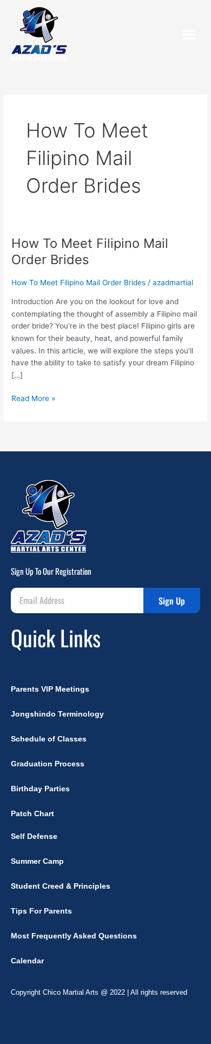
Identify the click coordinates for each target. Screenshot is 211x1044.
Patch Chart (32, 814)
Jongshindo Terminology (57, 714)
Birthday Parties (40, 789)
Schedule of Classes (49, 739)
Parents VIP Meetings (50, 689)
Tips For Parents (41, 911)
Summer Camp (37, 861)
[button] (188, 34)
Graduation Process (47, 764)
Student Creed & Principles (60, 886)
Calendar (27, 961)
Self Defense (34, 836)
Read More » (33, 397)
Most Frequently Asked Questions (74, 936)
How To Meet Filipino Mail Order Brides (78, 282)
